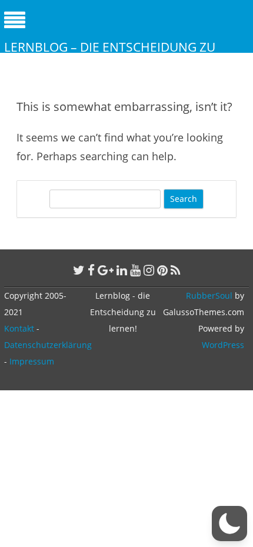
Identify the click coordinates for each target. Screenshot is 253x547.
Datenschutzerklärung (48, 344)
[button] (229, 523)
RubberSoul (209, 295)
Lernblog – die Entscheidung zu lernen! (109, 55)
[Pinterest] (162, 270)
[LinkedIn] (121, 270)
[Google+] (106, 270)
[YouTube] (135, 270)
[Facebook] (91, 270)
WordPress (223, 344)
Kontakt (19, 328)
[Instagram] (149, 270)
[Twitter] (79, 270)
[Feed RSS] (176, 270)
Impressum (31, 361)
